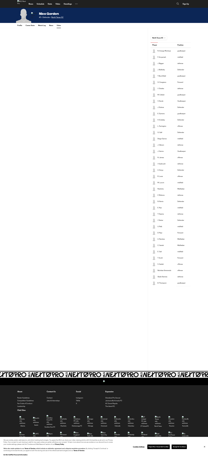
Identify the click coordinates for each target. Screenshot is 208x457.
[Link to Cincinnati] (104, 420)
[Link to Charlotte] (63, 420)
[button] (76, 4)
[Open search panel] (177, 4)
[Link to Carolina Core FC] (50, 420)
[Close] (204, 446)
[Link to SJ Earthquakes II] (171, 436)
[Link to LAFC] (36, 436)
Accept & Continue (179, 447)
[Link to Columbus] (131, 420)
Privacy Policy (59, 444)
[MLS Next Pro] (21, 4)
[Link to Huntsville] (185, 420)
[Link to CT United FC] (144, 420)
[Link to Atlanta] (23, 420)
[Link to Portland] (144, 436)
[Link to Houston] (171, 420)
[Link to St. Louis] (185, 436)
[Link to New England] (77, 436)
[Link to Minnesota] (63, 436)
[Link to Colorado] (117, 420)
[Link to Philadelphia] (131, 436)
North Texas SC (57, 17)
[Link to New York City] (104, 436)
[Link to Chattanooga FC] (77, 420)
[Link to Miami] (50, 436)
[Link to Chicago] (90, 420)
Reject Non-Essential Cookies (159, 447)
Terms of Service (30, 448)
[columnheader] (163, 45)
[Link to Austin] (36, 420)
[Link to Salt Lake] (158, 436)
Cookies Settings (139, 447)
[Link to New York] (90, 436)
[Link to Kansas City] (23, 436)
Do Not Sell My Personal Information (15, 455)
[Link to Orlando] (117, 436)
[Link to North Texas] (158, 420)
